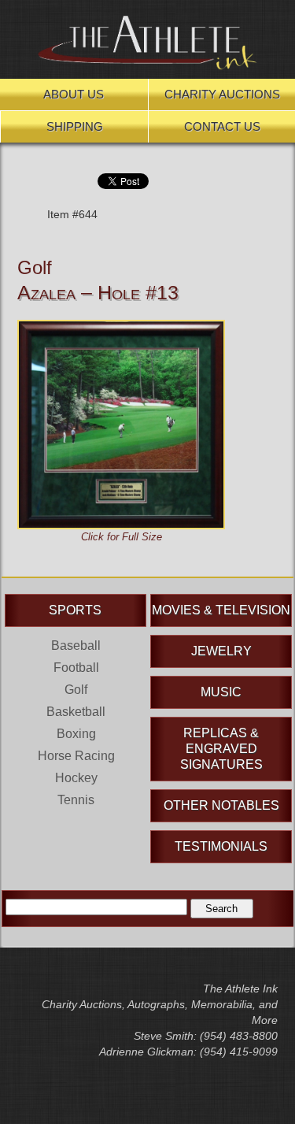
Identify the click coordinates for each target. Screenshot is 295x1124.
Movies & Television (221, 610)
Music (221, 692)
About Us (73, 94)
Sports (75, 610)
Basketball (75, 711)
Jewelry (221, 651)
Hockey (76, 778)
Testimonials (221, 846)
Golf (34, 267)
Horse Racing (76, 755)
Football (76, 667)
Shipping (74, 126)
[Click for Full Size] (121, 327)
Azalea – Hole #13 (98, 292)
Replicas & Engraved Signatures (221, 748)
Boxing (76, 733)
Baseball (76, 645)
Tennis (75, 800)
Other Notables (221, 805)
